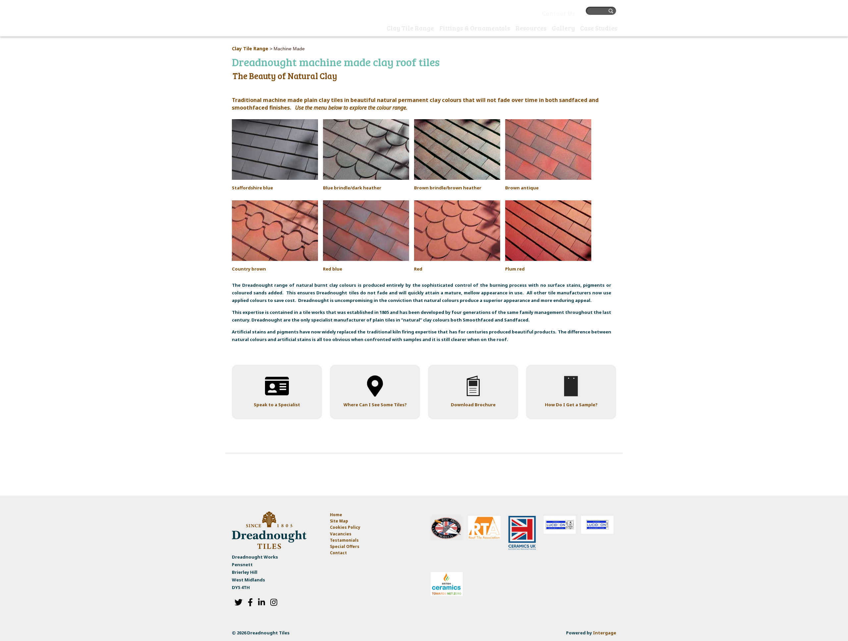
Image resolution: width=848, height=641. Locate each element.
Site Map (339, 521)
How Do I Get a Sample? (571, 405)
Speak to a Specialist (277, 405)
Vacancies (340, 534)
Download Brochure (473, 405)
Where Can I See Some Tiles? (375, 405)
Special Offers (344, 546)
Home (377, 29)
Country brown (249, 269)
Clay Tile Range (250, 48)
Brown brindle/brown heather (447, 188)
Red (418, 269)
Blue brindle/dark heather (352, 188)
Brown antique (522, 188)
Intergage (604, 633)
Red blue (332, 269)
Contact (338, 553)
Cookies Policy (345, 527)
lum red (516, 269)
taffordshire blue (254, 188)
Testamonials (344, 540)
